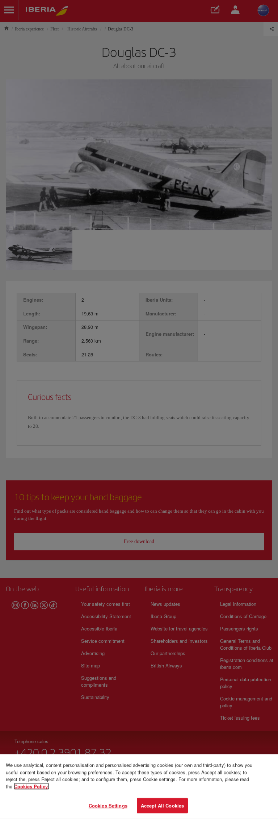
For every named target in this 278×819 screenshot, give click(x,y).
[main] (139, 786)
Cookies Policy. (31, 786)
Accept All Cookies (162, 805)
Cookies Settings (108, 805)
